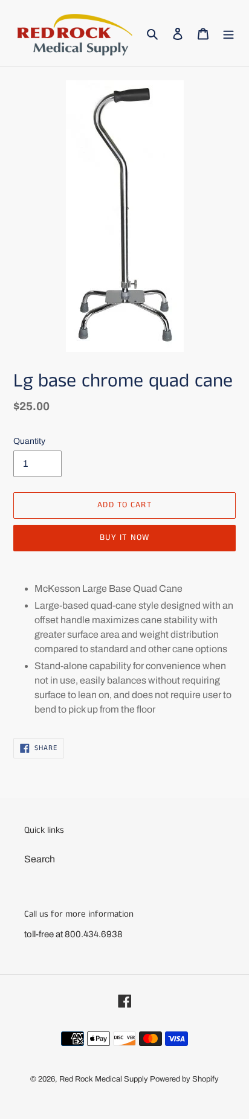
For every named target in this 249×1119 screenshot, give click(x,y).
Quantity (29, 441)
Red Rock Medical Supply (103, 1079)
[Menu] (228, 33)
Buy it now (124, 537)
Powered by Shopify (184, 1079)
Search (39, 859)
